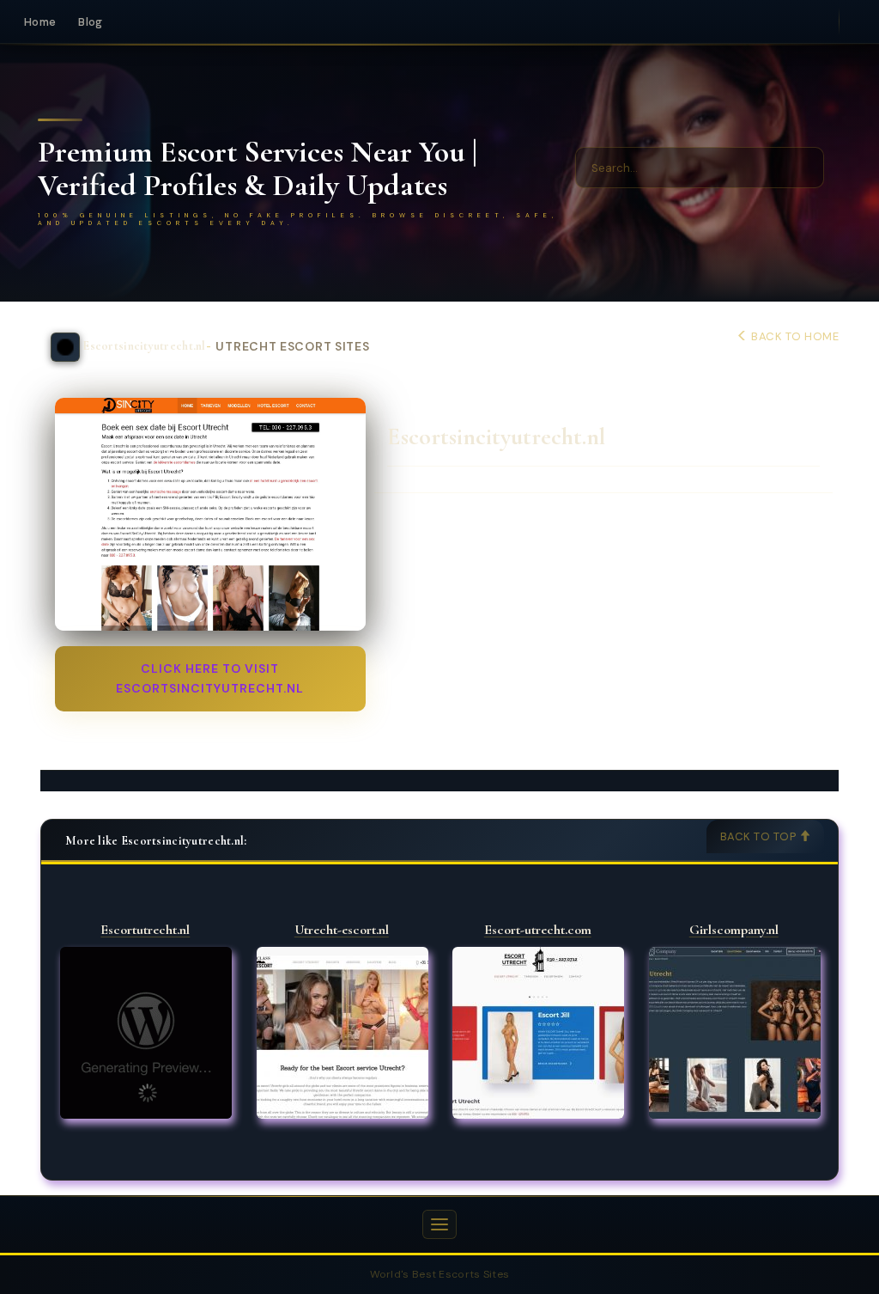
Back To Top (759, 836)
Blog (90, 22)
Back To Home (794, 336)
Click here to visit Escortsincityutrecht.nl (210, 678)
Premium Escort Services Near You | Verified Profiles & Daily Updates (257, 169)
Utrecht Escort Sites (292, 346)
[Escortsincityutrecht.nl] (210, 514)
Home (40, 22)
